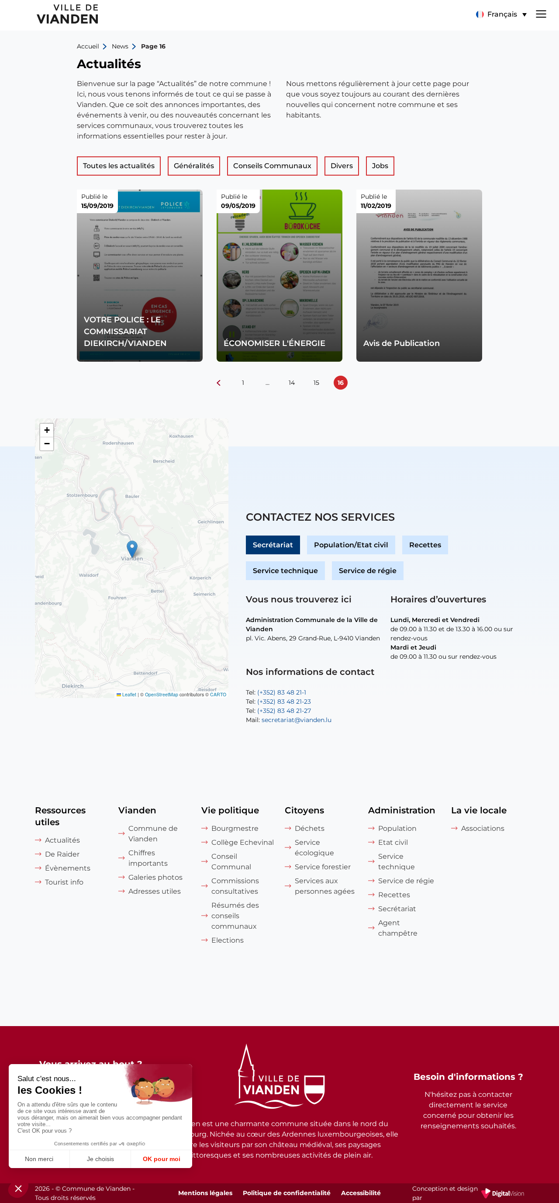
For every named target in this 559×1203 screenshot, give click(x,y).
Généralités (194, 166)
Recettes (425, 545)
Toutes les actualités (119, 166)
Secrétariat (273, 545)
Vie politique (230, 810)
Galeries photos (155, 877)
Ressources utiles (60, 816)
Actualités (62, 840)
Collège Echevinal (242, 842)
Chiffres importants (148, 858)
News (120, 46)
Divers (342, 166)
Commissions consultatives (235, 886)
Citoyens (304, 810)
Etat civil (393, 842)
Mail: (288, 720)
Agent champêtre (398, 928)
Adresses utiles (154, 891)
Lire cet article (140, 276)
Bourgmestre (235, 828)
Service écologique (314, 847)
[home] (50, 15)
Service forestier (323, 867)
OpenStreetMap (161, 694)
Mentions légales (205, 1193)
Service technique (285, 571)
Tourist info (64, 882)
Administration (401, 810)
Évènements (67, 868)
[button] (501, 14)
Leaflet (128, 694)
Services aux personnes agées (325, 886)
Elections (227, 940)
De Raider (62, 854)
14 (292, 383)
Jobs (380, 166)
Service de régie (368, 571)
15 (316, 383)
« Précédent (218, 383)
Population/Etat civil (351, 545)
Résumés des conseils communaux (235, 915)
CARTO (218, 694)
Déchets (309, 828)
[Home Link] (279, 1078)
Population (397, 828)
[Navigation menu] (541, 13)
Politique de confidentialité (287, 1193)
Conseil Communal (231, 861)
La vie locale (479, 810)
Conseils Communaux (272, 166)
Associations (482, 828)
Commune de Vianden (153, 833)
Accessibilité (361, 1193)
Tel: (276, 692)
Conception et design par (468, 1194)
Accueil (88, 46)
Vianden (137, 810)
